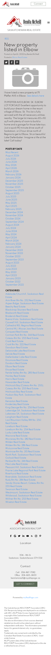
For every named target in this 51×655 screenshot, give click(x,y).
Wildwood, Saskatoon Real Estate (23, 496)
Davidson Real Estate (16, 348)
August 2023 (12, 263)
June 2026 (11, 162)
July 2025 (10, 197)
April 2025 (11, 206)
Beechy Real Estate (15, 307)
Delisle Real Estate (15, 354)
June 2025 (11, 200)
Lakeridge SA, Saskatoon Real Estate (25, 411)
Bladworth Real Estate (17, 313)
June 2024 (11, 231)
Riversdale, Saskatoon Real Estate (23, 477)
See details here (35, 96)
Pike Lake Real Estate (16, 464)
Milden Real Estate (15, 442)
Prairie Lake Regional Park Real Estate (25, 470)
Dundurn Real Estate (16, 363)
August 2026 (12, 156)
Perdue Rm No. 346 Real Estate (21, 461)
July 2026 (10, 159)
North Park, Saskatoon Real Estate (23, 455)
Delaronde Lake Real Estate (20, 351)
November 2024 (14, 215)
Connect (38, 4)
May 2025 (11, 203)
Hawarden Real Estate (17, 382)
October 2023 (12, 256)
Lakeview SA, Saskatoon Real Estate (24, 414)
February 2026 (13, 175)
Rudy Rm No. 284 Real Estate (20, 480)
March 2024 (12, 241)
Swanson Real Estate (16, 489)
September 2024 (14, 222)
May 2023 (10, 272)
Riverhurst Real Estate (16, 474)
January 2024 (13, 247)
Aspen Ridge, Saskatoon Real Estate (24, 303)
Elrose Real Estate (14, 370)
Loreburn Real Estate (16, 426)
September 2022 (14, 285)
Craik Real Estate (14, 341)
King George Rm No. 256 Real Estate (24, 407)
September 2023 (14, 260)
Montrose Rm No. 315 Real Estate (22, 452)
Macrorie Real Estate (16, 436)
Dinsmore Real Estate (16, 360)
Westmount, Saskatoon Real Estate (24, 493)
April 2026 (11, 168)
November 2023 (14, 253)
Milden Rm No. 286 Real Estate (21, 445)
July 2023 (10, 266)
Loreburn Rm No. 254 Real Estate (22, 430)
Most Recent (11, 152)
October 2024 (12, 219)
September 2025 (14, 190)
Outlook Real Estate (15, 458)
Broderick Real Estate (16, 316)
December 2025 (14, 181)
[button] (11, 536)
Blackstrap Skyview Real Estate (21, 310)
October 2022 (12, 282)
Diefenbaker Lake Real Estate (21, 357)
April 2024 (11, 238)
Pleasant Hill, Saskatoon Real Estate (24, 467)
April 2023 (11, 275)
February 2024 (13, 244)
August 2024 (12, 225)
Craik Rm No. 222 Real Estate (20, 344)
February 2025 (13, 209)
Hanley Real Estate (15, 376)
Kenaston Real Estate (16, 401)
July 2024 (10, 228)
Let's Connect (25, 584)
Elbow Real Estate (19, 57)
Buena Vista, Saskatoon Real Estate (24, 319)
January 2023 (13, 278)
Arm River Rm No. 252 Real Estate (23, 300)
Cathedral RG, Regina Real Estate (23, 325)
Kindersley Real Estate (17, 404)
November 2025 (14, 184)
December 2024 (14, 212)
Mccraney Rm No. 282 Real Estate (23, 439)
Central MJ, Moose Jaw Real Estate (24, 329)
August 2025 (12, 193)
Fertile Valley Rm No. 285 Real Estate (24, 373)
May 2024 (10, 234)
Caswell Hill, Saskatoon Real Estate (24, 322)
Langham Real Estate (16, 417)
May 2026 (10, 165)
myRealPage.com (30, 597)
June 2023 (11, 269)
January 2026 (13, 178)
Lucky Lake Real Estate (17, 433)
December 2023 (14, 250)
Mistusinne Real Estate (17, 448)
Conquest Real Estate (16, 332)
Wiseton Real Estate (16, 502)
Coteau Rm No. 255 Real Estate (21, 338)
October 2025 (13, 187)
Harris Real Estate (14, 379)
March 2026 (12, 171)
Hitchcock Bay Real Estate (19, 392)
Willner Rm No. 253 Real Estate (21, 499)
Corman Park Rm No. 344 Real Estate (24, 335)
